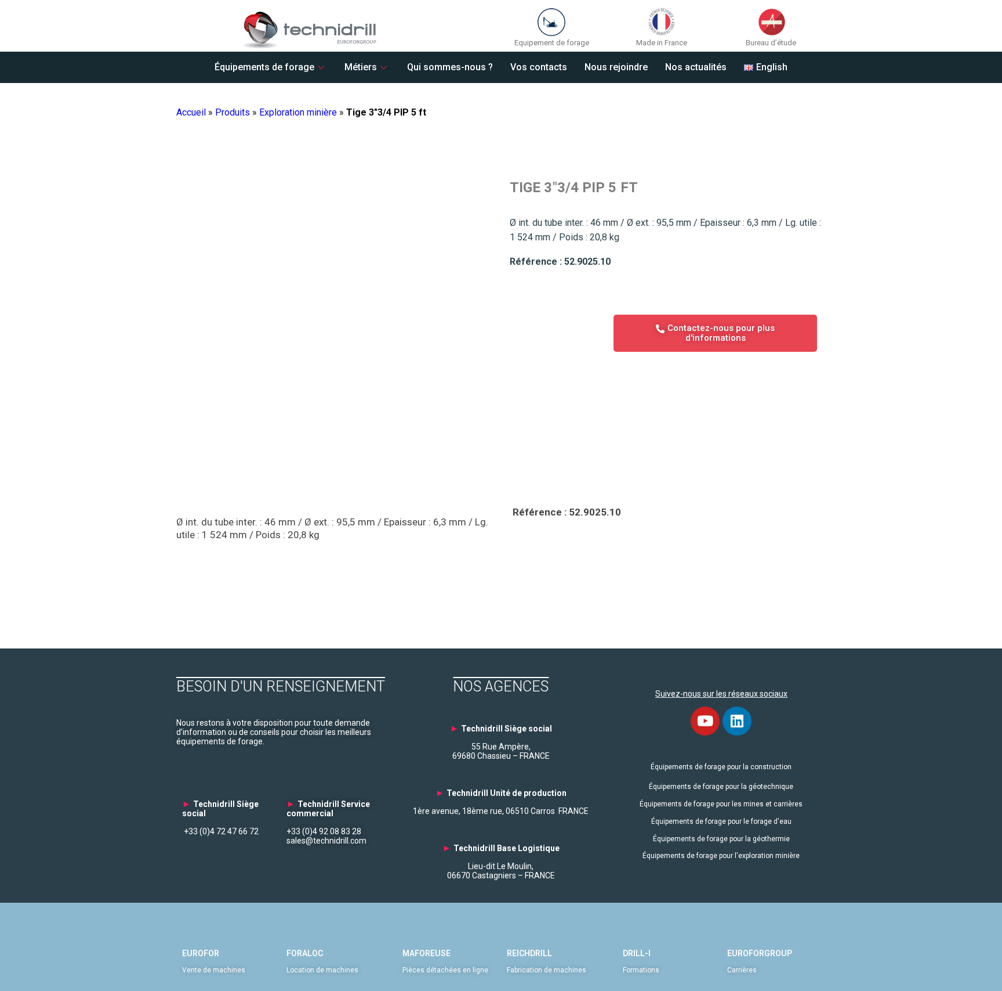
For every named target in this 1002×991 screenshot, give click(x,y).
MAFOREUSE (426, 953)
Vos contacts (538, 67)
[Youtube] (705, 721)
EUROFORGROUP (759, 953)
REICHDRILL (529, 953)
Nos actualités (696, 67)
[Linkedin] (737, 721)
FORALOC (304, 953)
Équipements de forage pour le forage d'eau (721, 821)
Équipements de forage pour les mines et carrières (721, 804)
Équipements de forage (264, 67)
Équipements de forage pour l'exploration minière (721, 856)
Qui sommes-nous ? (450, 67)
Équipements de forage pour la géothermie (721, 839)
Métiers (360, 67)
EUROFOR (200, 953)
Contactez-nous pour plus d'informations (721, 333)
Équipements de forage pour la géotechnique (721, 787)
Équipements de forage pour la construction (721, 767)
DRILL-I (637, 953)
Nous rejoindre (616, 67)
